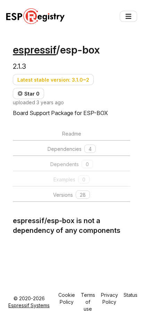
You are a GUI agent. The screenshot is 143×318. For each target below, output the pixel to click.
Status (130, 295)
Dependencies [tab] (70, 149)
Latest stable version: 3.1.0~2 (53, 80)
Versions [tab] (69, 195)
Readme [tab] (71, 134)
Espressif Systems (29, 305)
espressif (34, 49)
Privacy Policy (109, 298)
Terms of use (88, 302)
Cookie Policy (66, 298)
